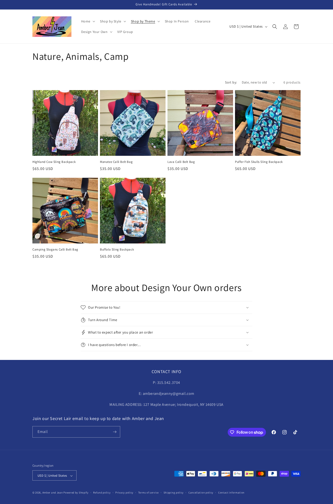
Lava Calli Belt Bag (181, 162)
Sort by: (231, 82)
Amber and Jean (52, 492)
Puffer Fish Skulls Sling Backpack (259, 162)
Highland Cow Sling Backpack (54, 162)
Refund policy (101, 492)
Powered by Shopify (75, 492)
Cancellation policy (200, 492)
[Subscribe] (114, 432)
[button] (87, 21)
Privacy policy (124, 492)
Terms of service (148, 492)
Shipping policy (174, 492)
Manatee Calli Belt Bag (116, 162)
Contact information (231, 492)
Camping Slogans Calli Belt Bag (55, 250)
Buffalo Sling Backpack (117, 250)
